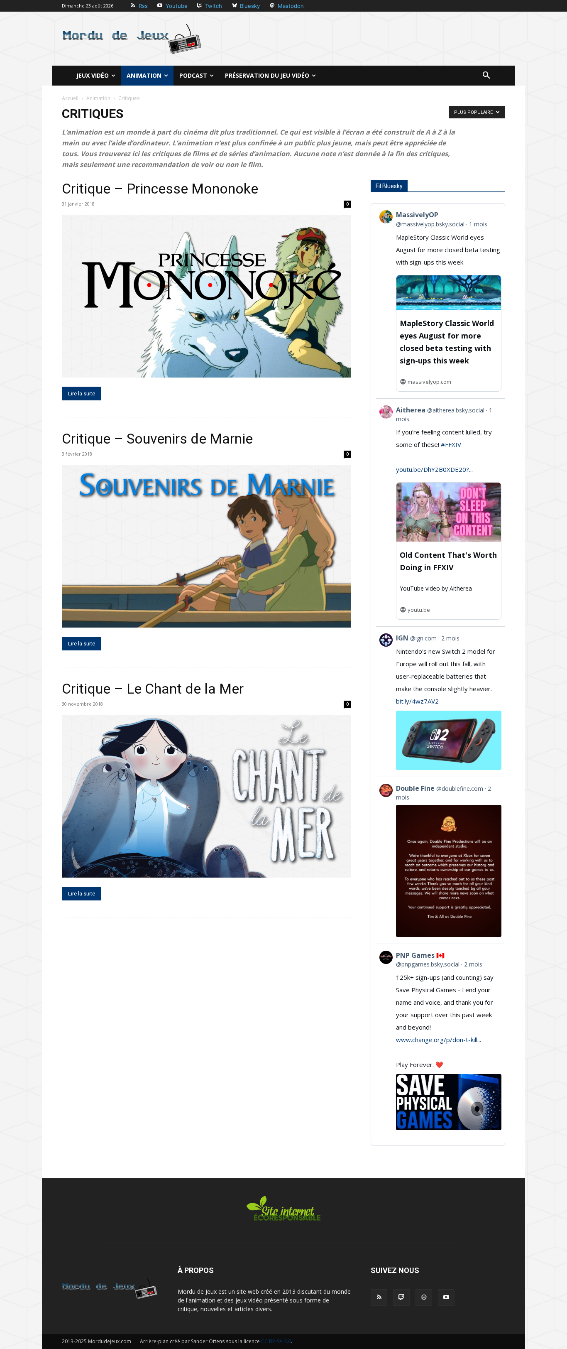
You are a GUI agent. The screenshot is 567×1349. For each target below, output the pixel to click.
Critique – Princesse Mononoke (160, 188)
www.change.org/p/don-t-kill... (438, 1039)
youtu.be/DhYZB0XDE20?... (434, 469)
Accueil (70, 98)
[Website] (423, 1297)
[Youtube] (160, 6)
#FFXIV (451, 444)
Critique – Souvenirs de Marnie (157, 438)
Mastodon (291, 5)
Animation (98, 98)
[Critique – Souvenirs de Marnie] (206, 546)
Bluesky (250, 5)
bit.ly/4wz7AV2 (417, 701)
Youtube (177, 5)
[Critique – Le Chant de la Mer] (206, 796)
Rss (143, 5)
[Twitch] (200, 6)
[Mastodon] (272, 6)
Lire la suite (81, 393)
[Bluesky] (234, 6)
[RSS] (379, 1297)
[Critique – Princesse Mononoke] (206, 296)
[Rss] (133, 6)
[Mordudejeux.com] (132, 38)
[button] (486, 76)
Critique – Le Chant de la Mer (153, 688)
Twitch (213, 5)
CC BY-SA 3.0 (276, 1341)
